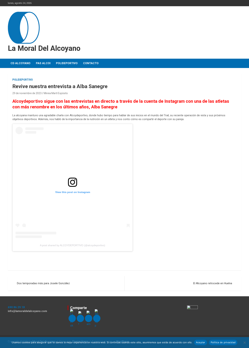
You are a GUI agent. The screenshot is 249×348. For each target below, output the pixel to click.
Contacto (91, 63)
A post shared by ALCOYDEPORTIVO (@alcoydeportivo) (72, 245)
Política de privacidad (223, 342)
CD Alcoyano (20, 63)
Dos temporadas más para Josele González (43, 283)
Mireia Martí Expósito (56, 93)
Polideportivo (67, 63)
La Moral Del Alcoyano (44, 48)
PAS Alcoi (43, 63)
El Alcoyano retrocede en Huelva (212, 283)
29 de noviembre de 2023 (27, 93)
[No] (244, 342)
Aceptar (200, 342)
